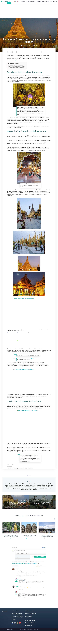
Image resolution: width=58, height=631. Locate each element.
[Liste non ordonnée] (22, 553)
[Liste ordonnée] (21, 553)
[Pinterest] (13, 52)
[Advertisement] (29, 11)
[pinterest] (20, 623)
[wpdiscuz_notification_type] (33, 556)
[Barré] (20, 553)
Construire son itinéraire (29, 624)
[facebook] (12, 623)
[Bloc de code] (25, 553)
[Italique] (17, 553)
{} (27, 553)
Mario (17, 568)
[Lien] (26, 553)
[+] (28, 553)
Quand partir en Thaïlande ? (30, 622)
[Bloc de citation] (23, 553)
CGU (37, 629)
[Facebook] (8, 52)
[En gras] (16, 553)
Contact (8, 3)
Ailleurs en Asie (45, 1)
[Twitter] (11, 52)
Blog (51, 1)
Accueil (23, 1)
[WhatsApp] (16, 52)
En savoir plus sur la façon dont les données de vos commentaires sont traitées (27, 562)
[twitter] (15, 623)
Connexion (44, 547)
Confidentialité (31, 629)
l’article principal (13, 60)
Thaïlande (38, 1)
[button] (2, 3)
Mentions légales (23, 629)
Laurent (17, 586)
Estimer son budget (28, 625)
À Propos (55, 1)
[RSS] (55, 629)
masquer (17, 63)
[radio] (7, 466)
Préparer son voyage (30, 1)
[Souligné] (18, 553)
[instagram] (17, 623)
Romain (19, 579)
